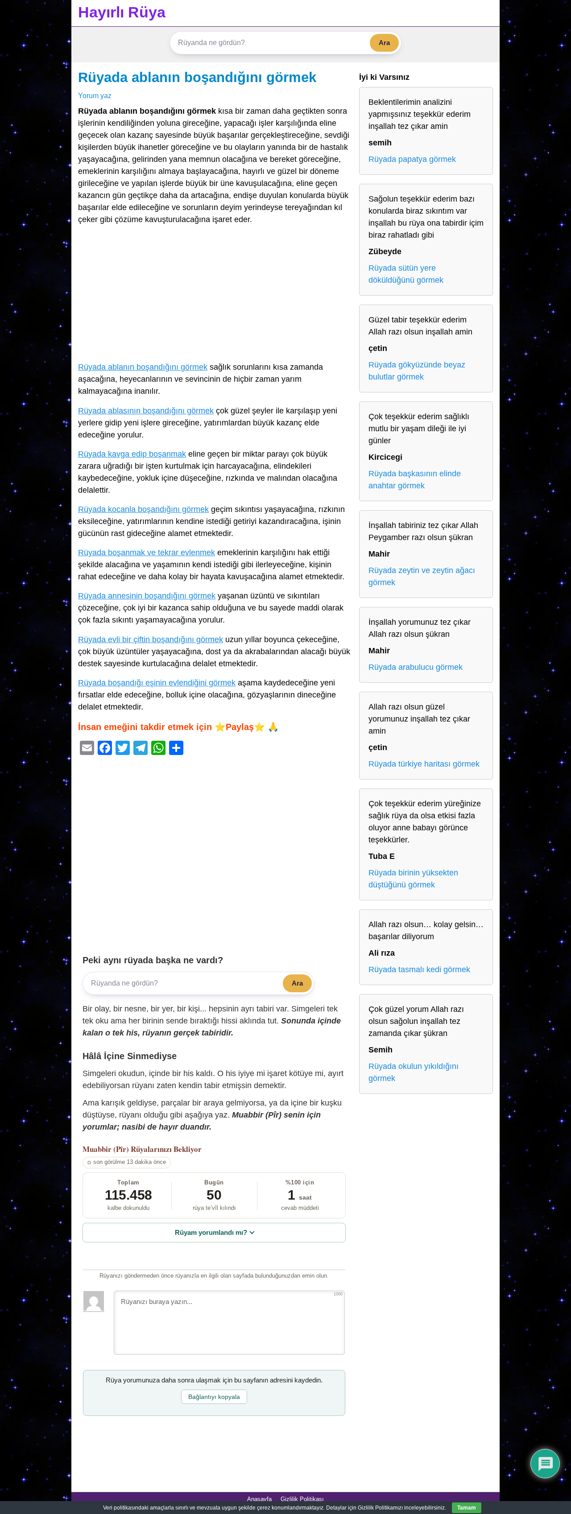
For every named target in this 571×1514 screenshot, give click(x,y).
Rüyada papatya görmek (412, 159)
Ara (384, 42)
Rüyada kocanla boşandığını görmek (143, 509)
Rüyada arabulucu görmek (415, 667)
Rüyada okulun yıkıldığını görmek (413, 1072)
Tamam (466, 1508)
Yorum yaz (95, 95)
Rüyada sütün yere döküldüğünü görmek (405, 274)
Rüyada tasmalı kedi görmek (419, 969)
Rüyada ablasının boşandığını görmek (146, 410)
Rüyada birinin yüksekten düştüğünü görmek (413, 878)
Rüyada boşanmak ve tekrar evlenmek (146, 552)
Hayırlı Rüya (122, 12)
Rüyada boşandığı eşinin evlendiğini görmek (157, 682)
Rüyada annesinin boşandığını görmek (146, 595)
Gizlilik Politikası (302, 1499)
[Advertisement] (214, 295)
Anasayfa (259, 1499)
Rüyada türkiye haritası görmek (424, 763)
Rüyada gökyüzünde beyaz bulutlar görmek (416, 370)
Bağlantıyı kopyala (214, 1396)
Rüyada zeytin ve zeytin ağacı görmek (421, 576)
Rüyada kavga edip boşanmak (132, 454)
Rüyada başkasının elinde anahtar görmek (414, 479)
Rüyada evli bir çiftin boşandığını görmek (150, 639)
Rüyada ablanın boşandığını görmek (197, 77)
